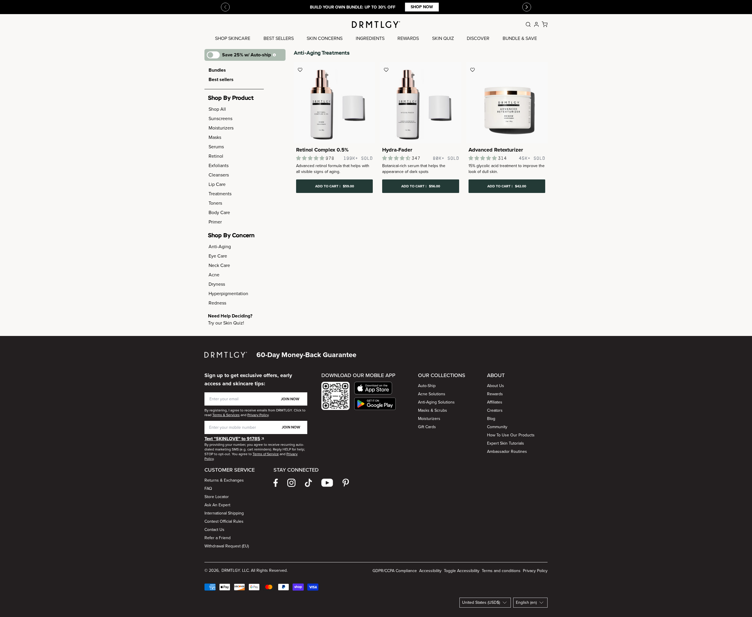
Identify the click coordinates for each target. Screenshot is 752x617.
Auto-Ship (427, 386)
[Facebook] (275, 483)
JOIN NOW (290, 399)
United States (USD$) (481, 602)
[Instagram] (291, 483)
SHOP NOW (419, 7)
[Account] (536, 24)
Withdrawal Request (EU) (226, 546)
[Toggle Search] (528, 24)
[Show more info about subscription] (274, 55)
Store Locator (216, 497)
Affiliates (494, 402)
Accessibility (430, 571)
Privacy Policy (535, 571)
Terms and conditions (501, 571)
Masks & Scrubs (432, 410)
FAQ (208, 488)
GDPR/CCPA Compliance (394, 571)
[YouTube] (327, 483)
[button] (375, 388)
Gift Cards (427, 427)
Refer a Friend (217, 538)
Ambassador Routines (507, 451)
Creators (495, 410)
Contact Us (214, 530)
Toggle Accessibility (461, 571)
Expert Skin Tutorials (505, 443)
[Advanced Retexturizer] (507, 102)
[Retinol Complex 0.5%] (334, 102)
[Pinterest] (346, 483)
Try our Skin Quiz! (226, 323)
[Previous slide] (225, 7)
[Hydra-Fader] (420, 102)
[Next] (526, 7)
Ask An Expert (217, 505)
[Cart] (545, 24)
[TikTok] (308, 483)
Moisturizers (429, 419)
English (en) (526, 602)
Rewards (495, 394)
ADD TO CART (334, 186)
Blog (491, 419)
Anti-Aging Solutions (436, 402)
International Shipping (224, 513)
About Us (495, 386)
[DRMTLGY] (376, 24)
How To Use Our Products (511, 435)
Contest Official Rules (224, 521)
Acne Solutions (431, 394)
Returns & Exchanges (224, 480)
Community (497, 427)
